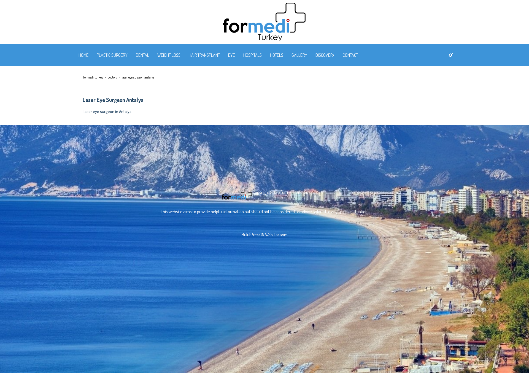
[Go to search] (451, 54)
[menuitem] (83, 55)
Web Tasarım (276, 234)
